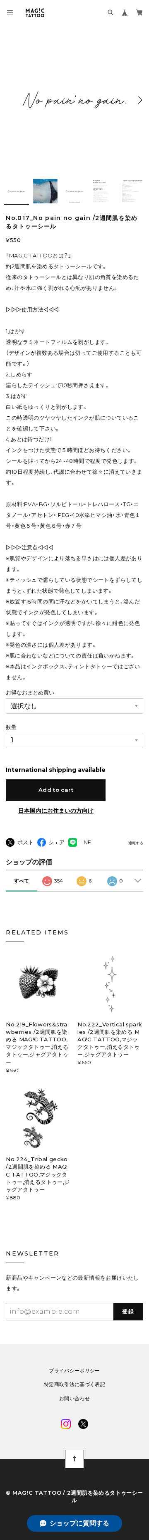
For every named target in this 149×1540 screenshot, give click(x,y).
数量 (11, 727)
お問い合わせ (74, 1398)
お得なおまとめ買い (30, 692)
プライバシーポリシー (74, 1370)
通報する (135, 843)
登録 (128, 1311)
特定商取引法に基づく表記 (74, 1384)
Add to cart (55, 789)
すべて (21, 881)
